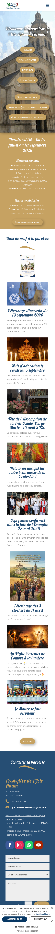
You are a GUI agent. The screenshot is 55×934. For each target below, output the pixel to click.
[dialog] (27, 919)
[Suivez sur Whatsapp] (29, 845)
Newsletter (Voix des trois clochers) (27, 107)
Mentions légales (43, 914)
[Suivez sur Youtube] (38, 845)
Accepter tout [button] (14, 919)
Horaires (27, 49)
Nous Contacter (27, 59)
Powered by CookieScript (27, 931)
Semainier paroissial (27, 97)
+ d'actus (28, 741)
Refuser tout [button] (40, 919)
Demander (27, 69)
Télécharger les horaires (27, 222)
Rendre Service (27, 80)
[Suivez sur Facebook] (10, 845)
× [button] (52, 908)
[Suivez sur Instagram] (19, 845)
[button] (27, 927)
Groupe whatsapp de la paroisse (27, 117)
